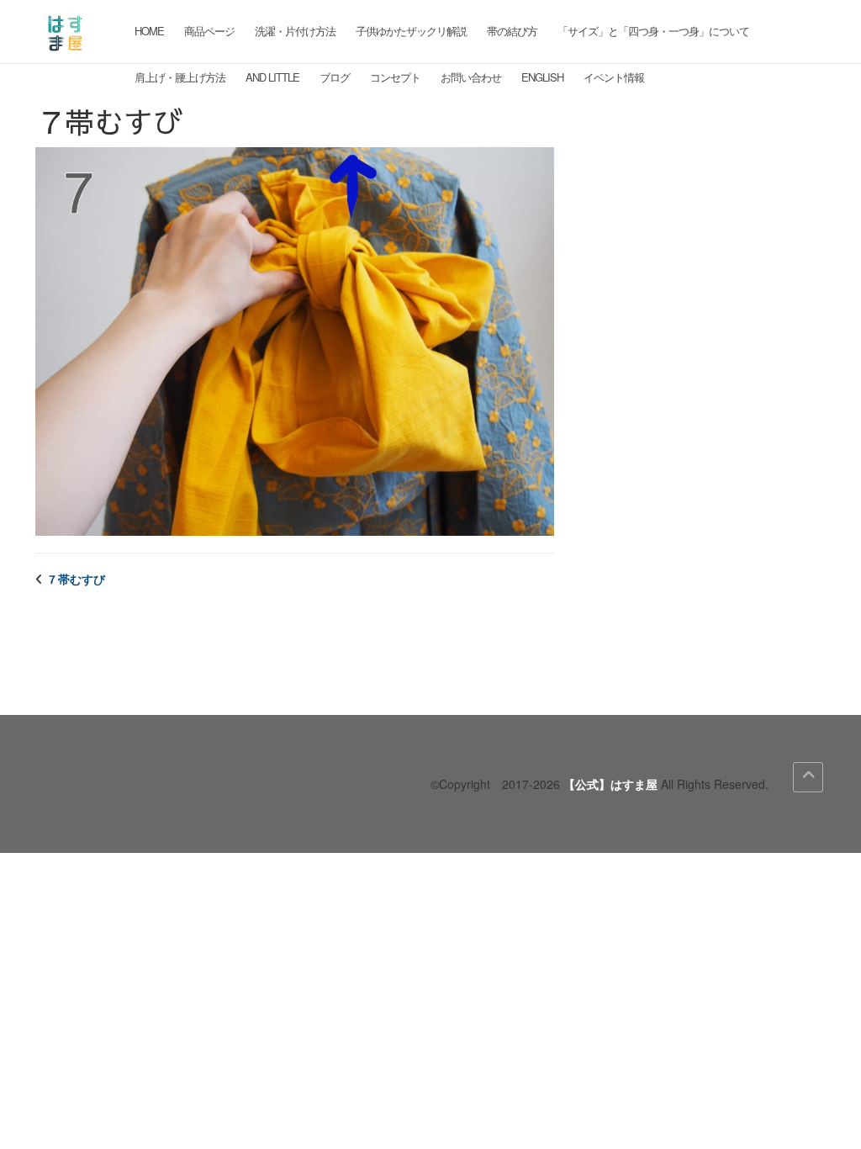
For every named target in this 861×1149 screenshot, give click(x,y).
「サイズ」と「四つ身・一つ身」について (653, 31)
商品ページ (209, 31)
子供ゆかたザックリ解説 (411, 31)
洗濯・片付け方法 (295, 31)
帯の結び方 (512, 31)
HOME (149, 31)
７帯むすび (75, 578)
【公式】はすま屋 (610, 784)
